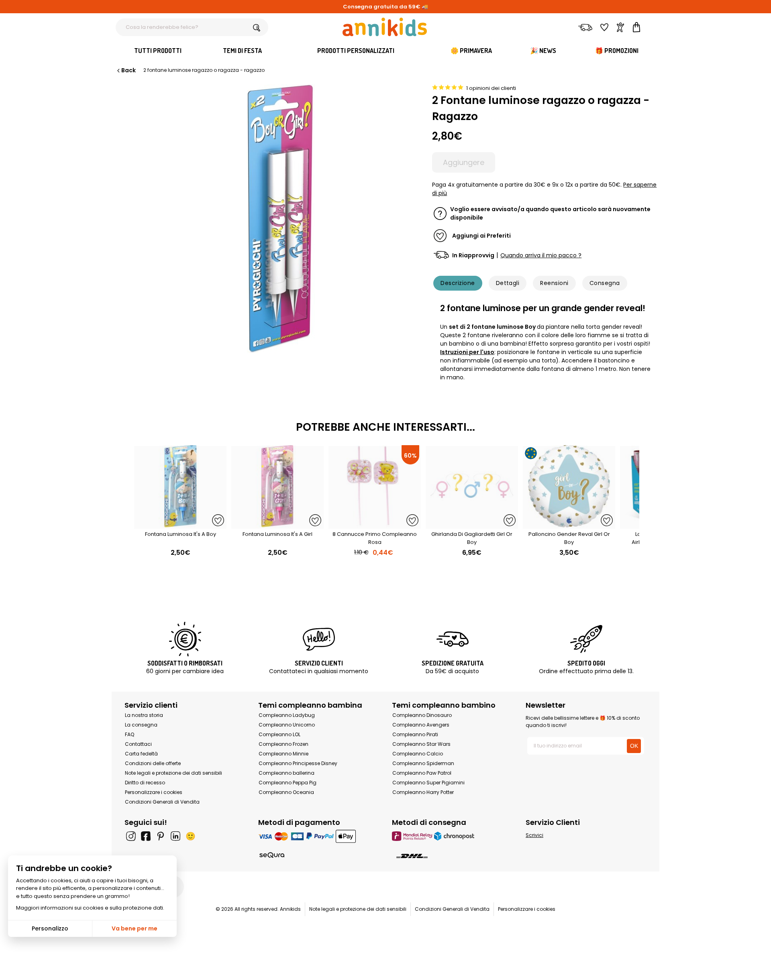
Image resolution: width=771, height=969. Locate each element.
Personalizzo (50, 928)
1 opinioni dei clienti (491, 88)
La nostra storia (144, 715)
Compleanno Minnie (283, 753)
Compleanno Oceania (286, 792)
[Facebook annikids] (145, 836)
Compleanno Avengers (420, 724)
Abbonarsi (557, 954)
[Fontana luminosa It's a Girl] (277, 524)
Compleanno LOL (279, 734)
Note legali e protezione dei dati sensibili (173, 773)
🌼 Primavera (471, 51)
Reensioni (554, 283)
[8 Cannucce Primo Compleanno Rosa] (375, 524)
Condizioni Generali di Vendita (162, 801)
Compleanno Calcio (417, 753)
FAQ (129, 734)
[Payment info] (318, 836)
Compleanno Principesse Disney (298, 763)
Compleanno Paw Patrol (421, 773)
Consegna (604, 283)
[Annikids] (385, 27)
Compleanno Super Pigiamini (428, 782)
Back (128, 70)
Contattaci (138, 744)
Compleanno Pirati (415, 734)
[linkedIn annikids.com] (175, 836)
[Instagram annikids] (130, 836)
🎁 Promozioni (616, 51)
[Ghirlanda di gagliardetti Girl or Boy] (472, 524)
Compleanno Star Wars (421, 744)
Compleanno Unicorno (287, 724)
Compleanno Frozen (283, 744)
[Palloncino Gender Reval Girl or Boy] (569, 524)
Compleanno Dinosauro (422, 715)
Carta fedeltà (141, 753)
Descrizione (458, 283)
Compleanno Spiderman (423, 763)
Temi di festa (242, 51)
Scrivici (534, 835)
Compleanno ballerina (286, 773)
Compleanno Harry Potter (423, 792)
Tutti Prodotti (158, 51)
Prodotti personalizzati (355, 51)
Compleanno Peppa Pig (287, 782)
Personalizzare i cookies (153, 792)
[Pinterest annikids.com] (160, 836)
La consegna (141, 724)
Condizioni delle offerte (153, 763)
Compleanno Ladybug (287, 715)
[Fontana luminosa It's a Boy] (180, 524)
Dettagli (508, 283)
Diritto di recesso (145, 782)
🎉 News (543, 51)
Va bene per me (134, 928)
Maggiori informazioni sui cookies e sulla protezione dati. (90, 908)
